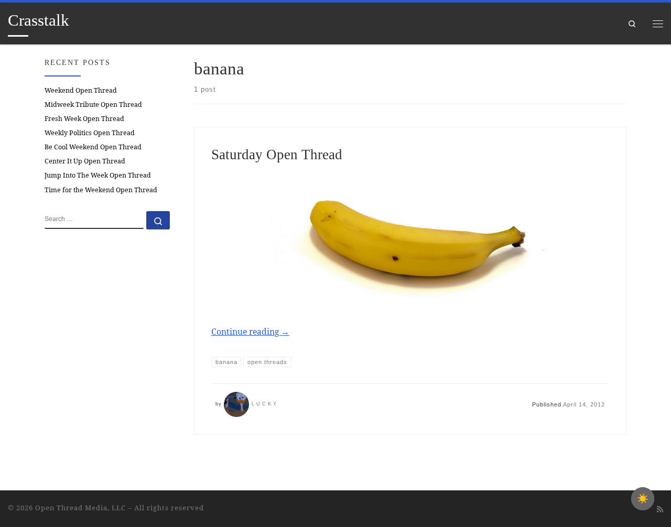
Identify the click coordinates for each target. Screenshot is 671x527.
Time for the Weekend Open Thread (101, 189)
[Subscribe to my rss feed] (660, 509)
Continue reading (250, 331)
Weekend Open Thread (81, 90)
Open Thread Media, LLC (80, 507)
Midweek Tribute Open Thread (93, 104)
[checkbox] (642, 498)
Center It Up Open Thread (85, 161)
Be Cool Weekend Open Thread (93, 146)
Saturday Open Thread (276, 154)
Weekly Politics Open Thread (90, 132)
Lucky (265, 404)
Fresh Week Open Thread (84, 118)
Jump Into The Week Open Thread (98, 175)
